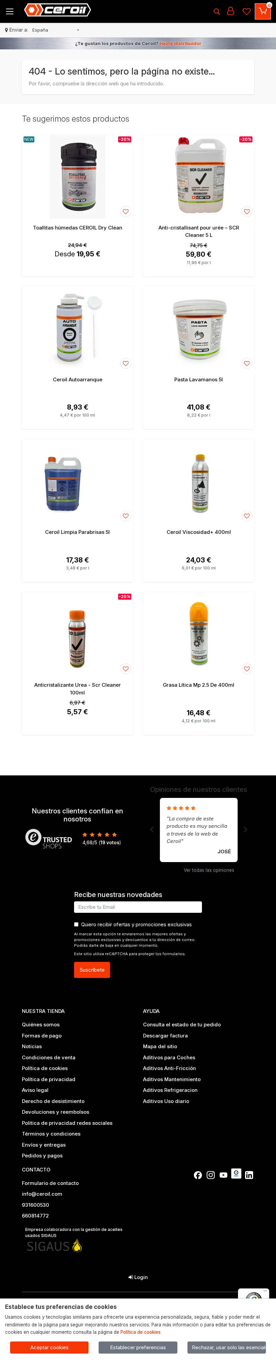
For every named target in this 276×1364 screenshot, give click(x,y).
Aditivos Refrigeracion (170, 1090)
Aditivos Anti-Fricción (169, 1068)
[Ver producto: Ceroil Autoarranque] (77, 329)
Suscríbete (92, 970)
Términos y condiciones (51, 1134)
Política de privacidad (48, 1079)
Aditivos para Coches (169, 1057)
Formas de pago (42, 1035)
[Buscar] (217, 11)
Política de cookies (45, 1068)
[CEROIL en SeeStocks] (236, 1173)
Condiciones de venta (48, 1057)
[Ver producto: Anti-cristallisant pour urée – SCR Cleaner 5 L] (198, 177)
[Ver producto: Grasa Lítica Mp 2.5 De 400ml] (198, 634)
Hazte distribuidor (180, 43)
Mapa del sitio (160, 1046)
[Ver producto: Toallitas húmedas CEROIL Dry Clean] (77, 177)
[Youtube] (223, 1175)
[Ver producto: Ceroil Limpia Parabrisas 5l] (77, 481)
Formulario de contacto (50, 1183)
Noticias (32, 1046)
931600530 (35, 1205)
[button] (55, 30)
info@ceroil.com (42, 1194)
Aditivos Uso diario (166, 1101)
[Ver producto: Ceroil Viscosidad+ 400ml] (198, 481)
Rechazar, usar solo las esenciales (229, 1347)
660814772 (35, 1215)
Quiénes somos (41, 1024)
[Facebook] (198, 1175)
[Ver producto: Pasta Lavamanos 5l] (198, 329)
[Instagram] (211, 1175)
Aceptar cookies (49, 1347)
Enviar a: (18, 30)
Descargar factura (165, 1035)
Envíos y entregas (44, 1145)
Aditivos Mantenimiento (172, 1079)
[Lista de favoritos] (247, 11)
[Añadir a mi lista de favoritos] (125, 211)
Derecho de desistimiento (53, 1101)
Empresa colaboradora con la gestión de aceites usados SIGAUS (74, 1232)
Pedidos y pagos (42, 1155)
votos (109, 842)
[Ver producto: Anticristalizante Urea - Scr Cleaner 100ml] (77, 634)
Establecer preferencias (138, 1347)
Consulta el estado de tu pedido (182, 1024)
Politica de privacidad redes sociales (67, 1123)
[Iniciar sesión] (230, 11)
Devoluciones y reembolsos (55, 1112)
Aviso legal (35, 1090)
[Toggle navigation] (10, 11)
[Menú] (265, 1292)
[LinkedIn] (249, 1175)
